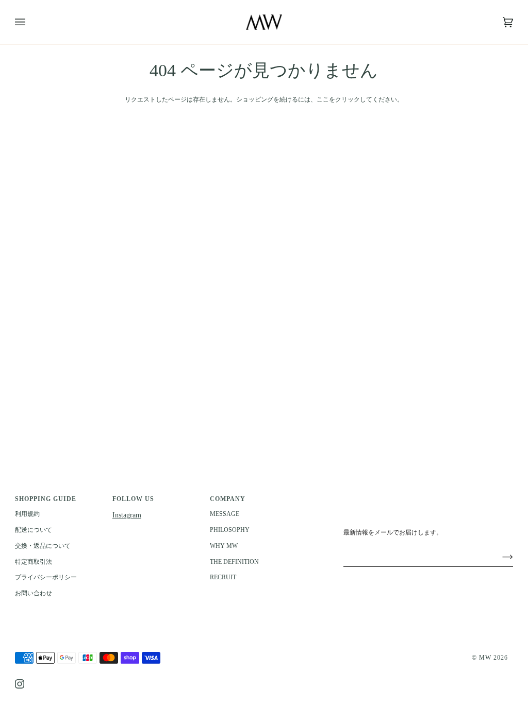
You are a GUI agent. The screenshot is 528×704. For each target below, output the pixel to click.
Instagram (126, 515)
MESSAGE (224, 513)
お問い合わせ (33, 593)
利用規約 (27, 513)
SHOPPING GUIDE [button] (45, 498)
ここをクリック (338, 99)
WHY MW (224, 545)
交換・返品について (43, 545)
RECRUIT (223, 577)
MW (485, 657)
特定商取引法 (33, 561)
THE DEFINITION (234, 561)
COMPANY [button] (227, 498)
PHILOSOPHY (230, 529)
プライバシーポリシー (46, 577)
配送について (33, 529)
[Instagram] (19, 684)
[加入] (499, 556)
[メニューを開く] (30, 22)
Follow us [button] (133, 498)
